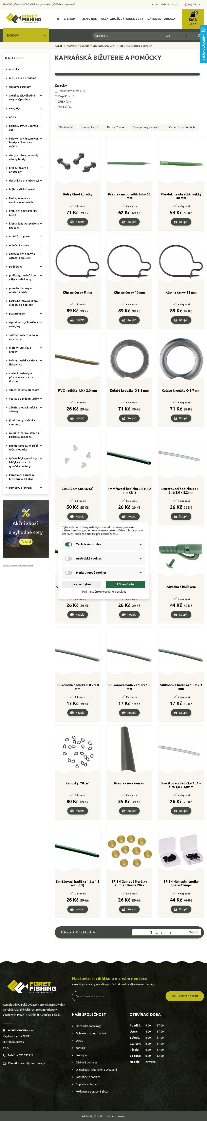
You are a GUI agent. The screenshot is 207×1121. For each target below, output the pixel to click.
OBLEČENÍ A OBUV (19, 245)
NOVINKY (14, 69)
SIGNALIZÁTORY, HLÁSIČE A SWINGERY (23, 324)
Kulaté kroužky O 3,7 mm (181, 390)
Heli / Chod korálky (77, 194)
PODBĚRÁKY (15, 266)
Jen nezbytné (81, 584)
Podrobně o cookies (87, 1077)
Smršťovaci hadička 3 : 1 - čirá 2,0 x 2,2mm (181, 490)
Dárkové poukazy (86, 1062)
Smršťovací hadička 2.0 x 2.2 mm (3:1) (129, 490)
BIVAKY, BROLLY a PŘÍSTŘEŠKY (18, 169)
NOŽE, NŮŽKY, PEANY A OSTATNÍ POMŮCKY (22, 255)
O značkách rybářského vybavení (96, 1069)
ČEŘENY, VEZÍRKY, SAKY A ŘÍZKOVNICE (23, 362)
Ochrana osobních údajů (90, 1033)
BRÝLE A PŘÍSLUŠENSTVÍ (22, 189)
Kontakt (80, 1048)
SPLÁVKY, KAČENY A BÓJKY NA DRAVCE (23, 337)
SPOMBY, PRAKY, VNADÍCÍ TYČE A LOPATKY (23, 447)
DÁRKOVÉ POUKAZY (20, 86)
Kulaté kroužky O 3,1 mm (129, 390)
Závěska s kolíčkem (181, 587)
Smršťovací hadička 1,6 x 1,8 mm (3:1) (77, 883)
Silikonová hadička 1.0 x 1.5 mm (129, 687)
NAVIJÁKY (14, 108)
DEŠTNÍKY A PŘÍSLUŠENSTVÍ (24, 180)
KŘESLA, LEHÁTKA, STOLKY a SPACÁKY (24, 225)
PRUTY (12, 116)
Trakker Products (71, 91)
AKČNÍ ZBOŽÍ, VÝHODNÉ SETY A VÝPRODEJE (22, 97)
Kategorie (15, 58)
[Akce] (26, 528)
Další (194, 932)
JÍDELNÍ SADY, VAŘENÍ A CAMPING (22, 422)
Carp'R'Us (66, 96)
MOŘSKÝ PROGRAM (19, 236)
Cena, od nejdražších (182, 127)
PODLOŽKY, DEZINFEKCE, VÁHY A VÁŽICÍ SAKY (22, 277)
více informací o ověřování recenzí (18, 566)
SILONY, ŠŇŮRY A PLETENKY (24, 389)
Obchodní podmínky (88, 1026)
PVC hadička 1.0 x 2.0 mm (77, 390)
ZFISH (64, 101)
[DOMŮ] (58, 19)
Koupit (80, 222)
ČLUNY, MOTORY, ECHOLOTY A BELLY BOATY (24, 157)
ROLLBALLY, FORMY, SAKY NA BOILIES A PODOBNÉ (24, 434)
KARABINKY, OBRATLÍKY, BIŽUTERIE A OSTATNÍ (22, 476)
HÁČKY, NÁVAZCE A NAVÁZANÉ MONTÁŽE (21, 200)
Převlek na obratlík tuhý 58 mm (129, 196)
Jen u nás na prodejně (22, 78)
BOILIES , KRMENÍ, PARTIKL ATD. (23, 127)
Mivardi (65, 106)
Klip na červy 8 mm (77, 292)
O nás (79, 1040)
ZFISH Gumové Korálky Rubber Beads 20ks (129, 883)
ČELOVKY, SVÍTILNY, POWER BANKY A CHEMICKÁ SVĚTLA (23, 142)
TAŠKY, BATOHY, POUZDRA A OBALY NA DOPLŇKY (23, 302)
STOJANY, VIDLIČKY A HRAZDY (20, 349)
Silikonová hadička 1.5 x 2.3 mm (181, 687)
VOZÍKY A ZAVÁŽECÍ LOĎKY (24, 398)
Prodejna (81, 1055)
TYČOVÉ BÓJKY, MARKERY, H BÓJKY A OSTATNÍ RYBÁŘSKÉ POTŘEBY (23, 462)
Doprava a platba (86, 1084)
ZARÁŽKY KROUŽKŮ (77, 489)
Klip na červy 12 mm (181, 292)
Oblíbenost (66, 127)
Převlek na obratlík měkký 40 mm (181, 196)
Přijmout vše (125, 584)
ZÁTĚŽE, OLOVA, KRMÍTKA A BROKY (23, 409)
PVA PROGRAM (17, 313)
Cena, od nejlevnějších (147, 127)
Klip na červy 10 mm (129, 292)
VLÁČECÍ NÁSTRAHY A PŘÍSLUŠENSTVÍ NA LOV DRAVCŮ (21, 377)
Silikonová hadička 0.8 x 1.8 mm (78, 687)
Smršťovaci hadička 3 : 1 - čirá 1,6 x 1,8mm (181, 785)
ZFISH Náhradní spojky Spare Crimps (181, 883)
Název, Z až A (115, 127)
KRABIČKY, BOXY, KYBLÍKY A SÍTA (23, 212)
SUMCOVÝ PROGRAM (20, 487)
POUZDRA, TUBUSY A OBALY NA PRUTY (20, 290)
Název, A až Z (90, 127)
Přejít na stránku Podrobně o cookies (103, 591)
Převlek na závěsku (129, 783)
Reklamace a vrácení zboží (91, 1091)
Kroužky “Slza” (77, 783)
